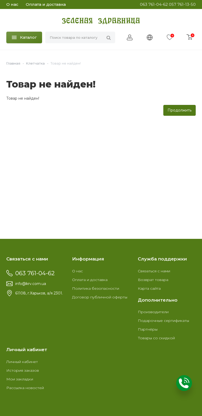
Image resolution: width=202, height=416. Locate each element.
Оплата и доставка (46, 4)
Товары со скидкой (156, 338)
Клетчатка (35, 63)
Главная (13, 63)
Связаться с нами (154, 271)
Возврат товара (153, 279)
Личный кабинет (22, 361)
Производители (153, 311)
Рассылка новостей (25, 387)
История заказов (22, 370)
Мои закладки (19, 379)
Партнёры (148, 329)
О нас (12, 4)
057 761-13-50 (182, 4)
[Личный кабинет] (130, 37)
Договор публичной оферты (99, 297)
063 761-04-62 (154, 4)
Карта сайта (149, 288)
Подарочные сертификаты (163, 320)
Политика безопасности (95, 288)
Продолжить (179, 110)
